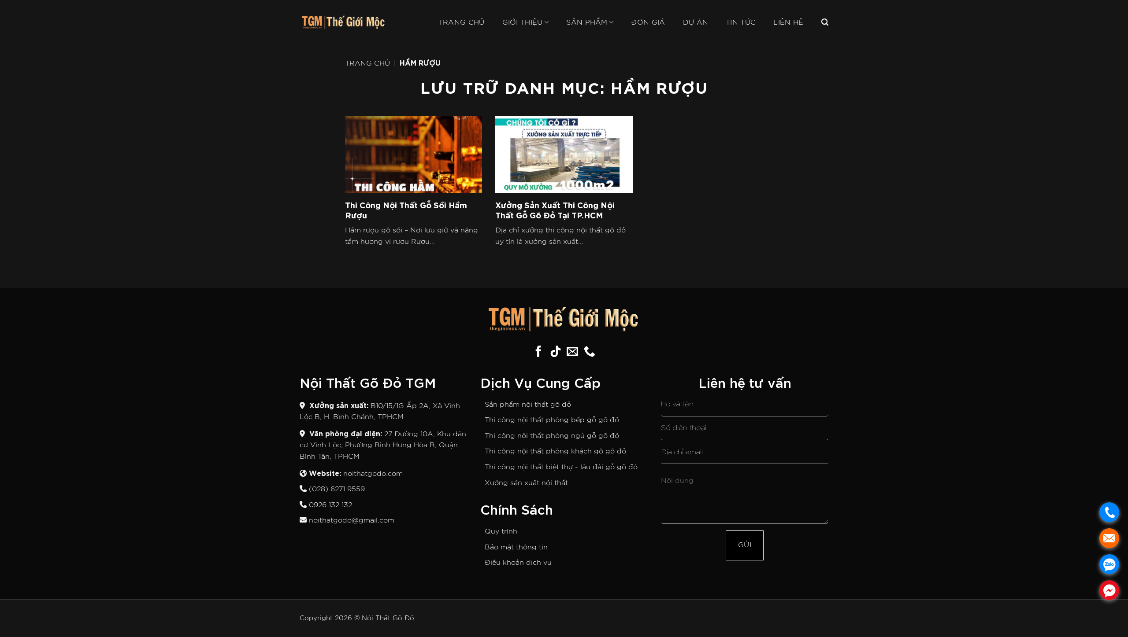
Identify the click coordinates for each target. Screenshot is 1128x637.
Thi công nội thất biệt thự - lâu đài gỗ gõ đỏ (561, 467)
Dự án (696, 22)
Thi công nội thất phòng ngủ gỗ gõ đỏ (552, 435)
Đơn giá (648, 22)
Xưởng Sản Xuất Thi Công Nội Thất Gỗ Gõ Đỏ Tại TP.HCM (555, 209)
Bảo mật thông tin (516, 547)
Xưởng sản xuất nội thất (526, 482)
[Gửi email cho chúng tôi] (572, 352)
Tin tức (741, 22)
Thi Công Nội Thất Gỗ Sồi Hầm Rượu (406, 209)
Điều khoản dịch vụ (518, 562)
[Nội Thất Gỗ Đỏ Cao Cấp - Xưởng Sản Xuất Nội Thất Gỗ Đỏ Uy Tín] (344, 22)
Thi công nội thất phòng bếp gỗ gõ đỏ (552, 419)
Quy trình (501, 531)
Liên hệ (788, 22)
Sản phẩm (587, 22)
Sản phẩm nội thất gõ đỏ (528, 404)
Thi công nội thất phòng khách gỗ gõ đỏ (555, 451)
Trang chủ (461, 22)
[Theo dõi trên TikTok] (555, 352)
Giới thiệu (522, 22)
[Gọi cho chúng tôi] (589, 352)
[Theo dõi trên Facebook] (538, 352)
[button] (824, 22)
